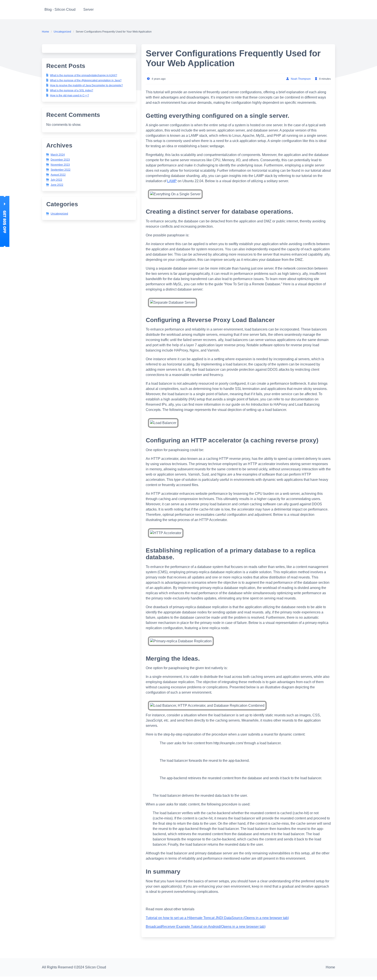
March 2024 (58, 154)
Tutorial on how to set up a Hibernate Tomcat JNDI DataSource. (217, 918)
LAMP (172, 181)
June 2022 (57, 184)
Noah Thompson (301, 78)
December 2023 (60, 159)
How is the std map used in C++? (69, 95)
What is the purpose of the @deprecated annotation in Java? (86, 80)
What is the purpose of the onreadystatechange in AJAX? (83, 75)
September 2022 (60, 169)
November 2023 (60, 164)
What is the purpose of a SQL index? (71, 90)
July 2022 (56, 179)
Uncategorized (62, 31)
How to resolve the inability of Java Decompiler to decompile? (86, 85)
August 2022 (58, 174)
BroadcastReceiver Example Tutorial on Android (206, 926)
